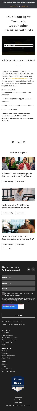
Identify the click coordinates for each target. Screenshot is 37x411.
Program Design (7, 335)
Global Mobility (8, 181)
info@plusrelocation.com (16, 324)
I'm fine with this (14, 6)
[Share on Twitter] (24, 142)
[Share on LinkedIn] (18, 142)
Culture (4, 364)
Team (4, 366)
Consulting (5, 333)
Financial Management (9, 340)
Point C (4, 345)
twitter (33, 269)
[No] (35, 4)
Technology (7, 248)
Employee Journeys (8, 355)
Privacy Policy (22, 302)
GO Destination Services (17, 78)
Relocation (20, 181)
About (4, 362)
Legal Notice (18, 397)
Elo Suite (5, 353)
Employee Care (7, 342)
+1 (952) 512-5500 (15, 321)
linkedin (29, 269)
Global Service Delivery (9, 337)
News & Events (7, 369)
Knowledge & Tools (8, 371)
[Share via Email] (13, 142)
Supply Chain (6, 358)
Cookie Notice (18, 402)
